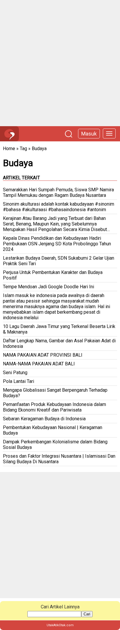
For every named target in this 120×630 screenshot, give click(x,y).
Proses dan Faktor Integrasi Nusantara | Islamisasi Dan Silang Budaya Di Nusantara (59, 458)
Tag (23, 148)
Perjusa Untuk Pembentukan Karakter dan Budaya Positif (53, 275)
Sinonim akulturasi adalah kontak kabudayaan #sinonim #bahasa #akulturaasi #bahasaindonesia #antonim (58, 206)
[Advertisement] (60, 63)
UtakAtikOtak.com (60, 625)
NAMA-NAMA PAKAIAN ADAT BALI (39, 364)
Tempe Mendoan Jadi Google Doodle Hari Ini (48, 286)
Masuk (89, 134)
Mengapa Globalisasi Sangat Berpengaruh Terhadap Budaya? (55, 392)
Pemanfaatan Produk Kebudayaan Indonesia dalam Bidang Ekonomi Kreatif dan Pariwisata (54, 407)
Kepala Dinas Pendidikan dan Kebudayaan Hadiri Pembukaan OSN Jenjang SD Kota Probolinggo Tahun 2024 (57, 243)
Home (9, 148)
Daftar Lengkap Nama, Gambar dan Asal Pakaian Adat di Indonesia (59, 343)
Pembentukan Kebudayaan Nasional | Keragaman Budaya (52, 430)
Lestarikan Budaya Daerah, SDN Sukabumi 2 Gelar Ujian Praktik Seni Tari (58, 260)
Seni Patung (15, 372)
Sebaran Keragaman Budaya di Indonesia (44, 418)
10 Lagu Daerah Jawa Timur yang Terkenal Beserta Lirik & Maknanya (59, 329)
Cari (87, 614)
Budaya (39, 148)
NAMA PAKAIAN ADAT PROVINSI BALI (42, 355)
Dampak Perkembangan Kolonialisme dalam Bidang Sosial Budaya (55, 444)
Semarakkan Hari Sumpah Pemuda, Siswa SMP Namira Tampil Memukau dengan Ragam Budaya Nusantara (58, 192)
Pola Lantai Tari (18, 381)
